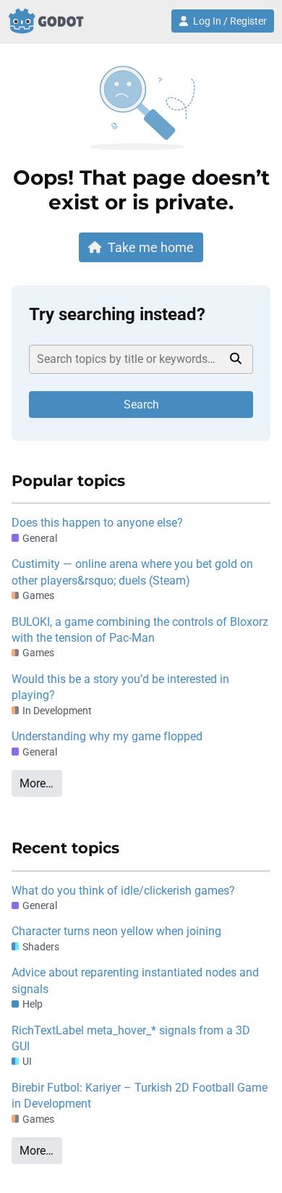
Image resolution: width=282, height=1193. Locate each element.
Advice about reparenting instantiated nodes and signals (135, 980)
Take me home (151, 247)
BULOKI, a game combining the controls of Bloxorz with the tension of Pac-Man (140, 630)
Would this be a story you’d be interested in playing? (120, 687)
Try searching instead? (117, 314)
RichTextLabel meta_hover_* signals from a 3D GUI (131, 1038)
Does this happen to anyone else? (97, 522)
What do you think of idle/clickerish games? (123, 890)
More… (37, 783)
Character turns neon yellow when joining (116, 931)
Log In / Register (230, 21)
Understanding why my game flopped (107, 736)
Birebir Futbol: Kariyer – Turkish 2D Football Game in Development (140, 1095)
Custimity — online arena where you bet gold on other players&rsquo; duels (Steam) (132, 572)
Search (141, 404)
